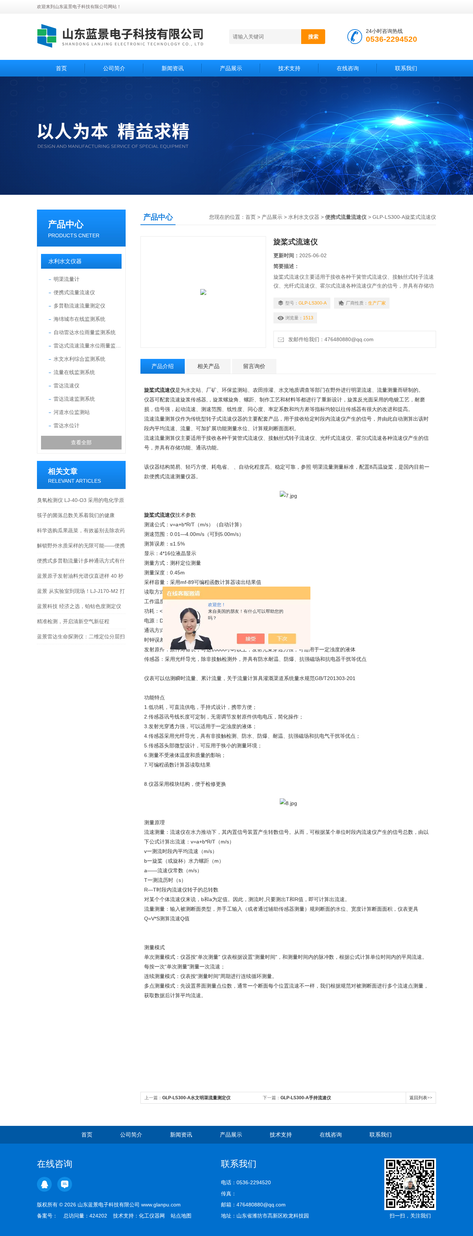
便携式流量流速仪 (74, 292)
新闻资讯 (172, 68)
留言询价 (254, 366)
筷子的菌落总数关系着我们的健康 (76, 515)
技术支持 (289, 68)
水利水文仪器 (65, 261)
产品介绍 (163, 366)
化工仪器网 (152, 1216)
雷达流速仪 (66, 385)
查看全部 (81, 442)
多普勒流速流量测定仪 (79, 306)
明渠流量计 (66, 279)
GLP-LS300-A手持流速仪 (305, 1097)
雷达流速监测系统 (74, 399)
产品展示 (231, 68)
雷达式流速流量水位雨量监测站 (88, 346)
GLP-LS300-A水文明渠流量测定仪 (196, 1097)
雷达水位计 (66, 425)
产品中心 (66, 224)
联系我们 (406, 68)
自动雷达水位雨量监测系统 (85, 332)
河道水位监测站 (72, 412)
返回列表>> (420, 1097)
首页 (61, 68)
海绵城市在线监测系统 (79, 319)
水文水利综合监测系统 (79, 359)
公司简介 (114, 68)
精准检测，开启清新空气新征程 (73, 621)
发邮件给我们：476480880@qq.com (329, 339)
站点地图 (181, 1216)
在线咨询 (348, 68)
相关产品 (208, 366)
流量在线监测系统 (74, 372)
